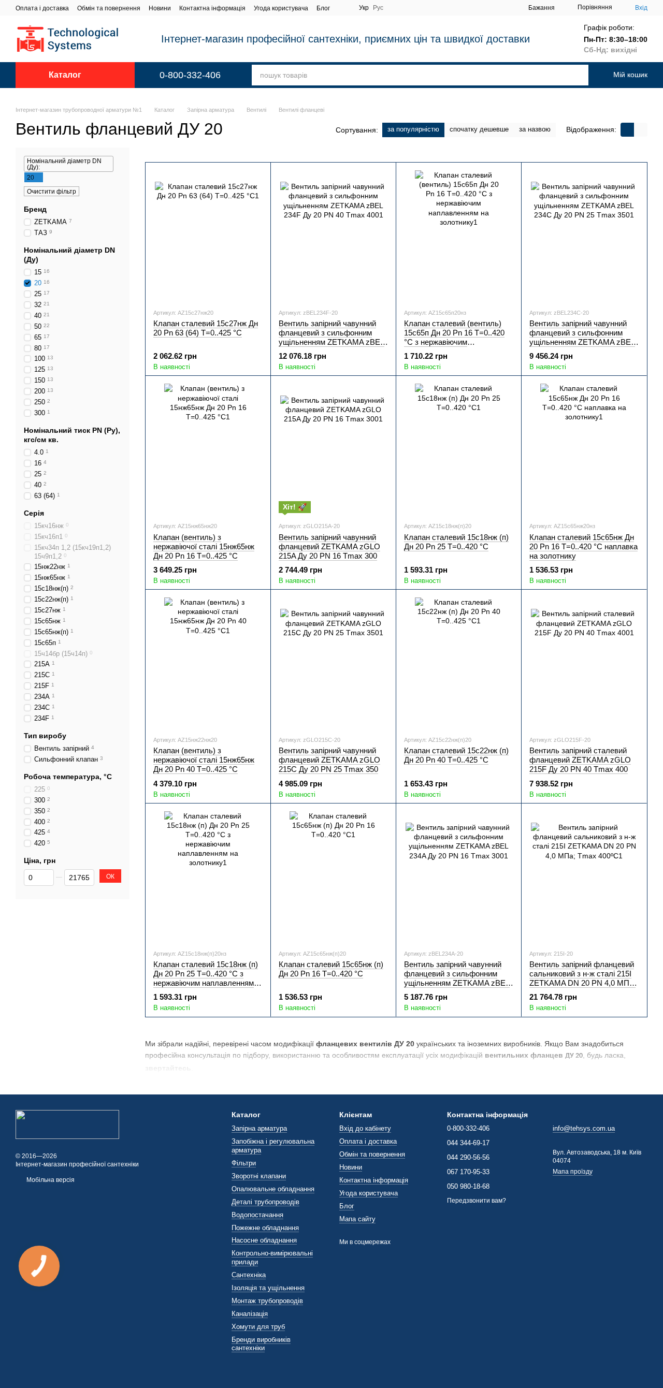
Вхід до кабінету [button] (365, 1128)
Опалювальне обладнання (273, 1189)
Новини (160, 8)
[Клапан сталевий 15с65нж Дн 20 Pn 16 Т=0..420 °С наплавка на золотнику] (584, 448)
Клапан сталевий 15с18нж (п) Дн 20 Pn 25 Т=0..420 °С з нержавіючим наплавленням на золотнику (205, 978)
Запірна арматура (259, 1128)
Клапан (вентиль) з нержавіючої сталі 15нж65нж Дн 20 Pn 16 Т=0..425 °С (203, 546)
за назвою (535, 129)
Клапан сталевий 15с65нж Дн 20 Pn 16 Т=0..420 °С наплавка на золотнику (583, 546)
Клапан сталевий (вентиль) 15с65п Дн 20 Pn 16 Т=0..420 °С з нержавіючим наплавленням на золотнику (454, 337)
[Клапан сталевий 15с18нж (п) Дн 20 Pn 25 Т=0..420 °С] (458, 448)
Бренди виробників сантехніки (261, 1344)
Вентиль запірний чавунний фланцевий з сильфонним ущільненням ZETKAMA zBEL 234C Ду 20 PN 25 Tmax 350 (582, 337)
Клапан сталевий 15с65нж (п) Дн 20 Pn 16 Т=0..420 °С (331, 969)
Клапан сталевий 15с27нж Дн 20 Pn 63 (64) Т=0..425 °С (205, 328)
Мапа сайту (357, 1219)
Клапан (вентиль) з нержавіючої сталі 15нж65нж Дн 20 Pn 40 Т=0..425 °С (203, 759)
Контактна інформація (212, 8)
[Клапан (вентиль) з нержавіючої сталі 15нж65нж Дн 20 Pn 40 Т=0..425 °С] (208, 662)
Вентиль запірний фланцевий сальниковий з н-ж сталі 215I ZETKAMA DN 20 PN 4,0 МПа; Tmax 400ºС (582, 978)
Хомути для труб (258, 1327)
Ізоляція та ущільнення (268, 1288)
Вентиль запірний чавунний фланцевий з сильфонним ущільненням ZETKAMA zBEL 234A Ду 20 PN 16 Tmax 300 (457, 978)
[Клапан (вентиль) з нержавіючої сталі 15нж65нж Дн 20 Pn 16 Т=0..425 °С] (208, 448)
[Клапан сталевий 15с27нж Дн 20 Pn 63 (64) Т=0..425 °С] (208, 235)
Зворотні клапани (259, 1176)
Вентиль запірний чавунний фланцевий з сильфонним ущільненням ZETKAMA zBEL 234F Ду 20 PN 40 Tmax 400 (331, 337)
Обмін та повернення (108, 8)
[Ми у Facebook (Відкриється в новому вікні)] (344, 8)
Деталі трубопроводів (265, 1202)
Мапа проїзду (573, 1171)
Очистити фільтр (51, 191)
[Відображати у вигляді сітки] (627, 130)
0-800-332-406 (190, 75)
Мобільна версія (50, 1180)
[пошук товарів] (570, 75)
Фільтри (244, 1163)
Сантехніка (249, 1275)
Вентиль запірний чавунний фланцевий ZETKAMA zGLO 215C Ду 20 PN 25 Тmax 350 (329, 759)
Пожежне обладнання (265, 1228)
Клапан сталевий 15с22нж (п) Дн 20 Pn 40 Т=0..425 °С (456, 755)
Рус (378, 8)
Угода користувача (281, 8)
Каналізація (250, 1314)
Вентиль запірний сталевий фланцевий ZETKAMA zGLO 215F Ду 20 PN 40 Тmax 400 (580, 759)
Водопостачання (257, 1215)
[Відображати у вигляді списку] (640, 130)
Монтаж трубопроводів (267, 1301)
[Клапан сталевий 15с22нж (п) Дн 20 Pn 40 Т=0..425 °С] (458, 662)
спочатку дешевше (479, 129)
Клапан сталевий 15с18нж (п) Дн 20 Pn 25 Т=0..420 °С (456, 542)
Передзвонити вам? (476, 1200)
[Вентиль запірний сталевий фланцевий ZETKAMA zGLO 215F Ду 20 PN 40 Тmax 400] (584, 662)
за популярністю (413, 129)
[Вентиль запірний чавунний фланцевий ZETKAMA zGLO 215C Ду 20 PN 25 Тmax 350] (333, 662)
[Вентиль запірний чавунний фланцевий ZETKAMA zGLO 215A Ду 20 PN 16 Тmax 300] (333, 448)
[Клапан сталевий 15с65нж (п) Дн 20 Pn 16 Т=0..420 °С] (333, 876)
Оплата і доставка (42, 8)
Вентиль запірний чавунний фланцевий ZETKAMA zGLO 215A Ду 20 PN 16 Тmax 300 (329, 546)
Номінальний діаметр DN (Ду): (64, 164)
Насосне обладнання (264, 1240)
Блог (323, 8)
